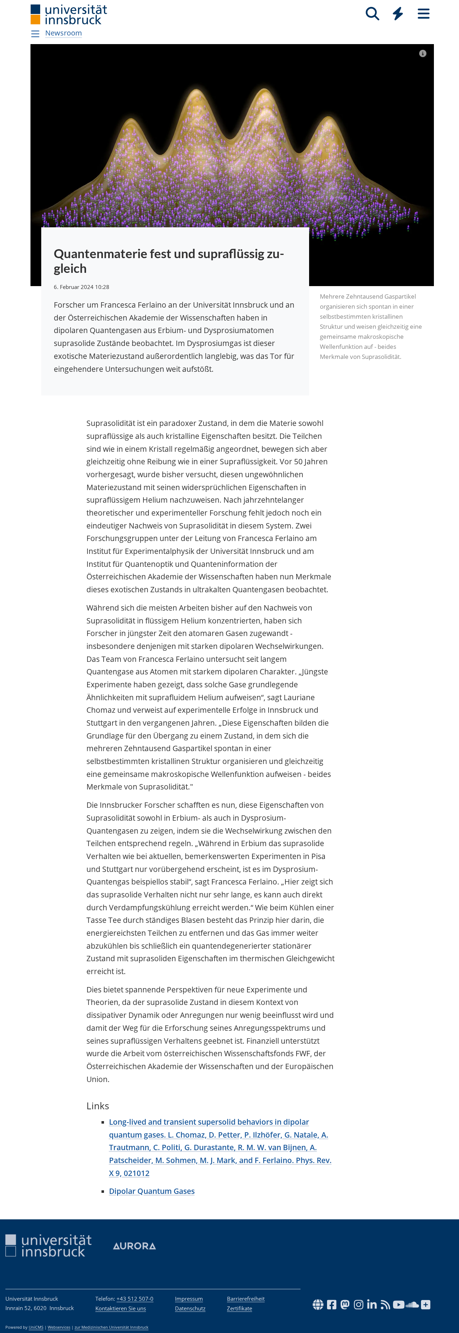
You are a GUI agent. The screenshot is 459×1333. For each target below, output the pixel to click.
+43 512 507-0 (135, 1298)
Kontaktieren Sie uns (120, 1308)
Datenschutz (190, 1308)
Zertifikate (239, 1308)
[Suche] (372, 13)
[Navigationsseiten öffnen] (35, 34)
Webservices (59, 1327)
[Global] (398, 14)
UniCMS (36, 1327)
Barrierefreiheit (246, 1298)
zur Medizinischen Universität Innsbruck (111, 1327)
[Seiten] (423, 13)
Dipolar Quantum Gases (152, 1191)
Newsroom (63, 33)
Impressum (189, 1298)
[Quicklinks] (398, 13)
